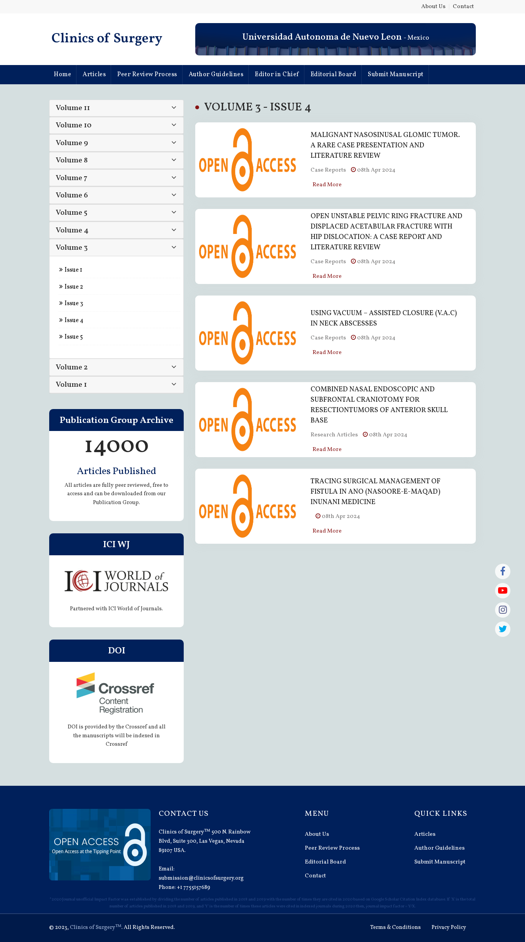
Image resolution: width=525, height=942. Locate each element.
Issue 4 (73, 320)
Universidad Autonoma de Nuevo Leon (322, 37)
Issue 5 (73, 337)
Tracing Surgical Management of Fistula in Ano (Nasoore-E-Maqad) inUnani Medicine (375, 492)
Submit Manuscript (396, 74)
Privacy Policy (449, 927)
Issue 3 (73, 303)
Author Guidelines (216, 74)
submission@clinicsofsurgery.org (201, 878)
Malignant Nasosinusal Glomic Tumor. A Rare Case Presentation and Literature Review (385, 145)
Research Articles (334, 435)
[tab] (116, 108)
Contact (463, 7)
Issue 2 (73, 287)
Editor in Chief (277, 74)
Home (62, 74)
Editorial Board (334, 74)
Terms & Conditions (395, 927)
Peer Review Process (147, 74)
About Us (433, 7)
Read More (327, 185)
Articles (94, 74)
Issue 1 (72, 270)
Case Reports (328, 170)
